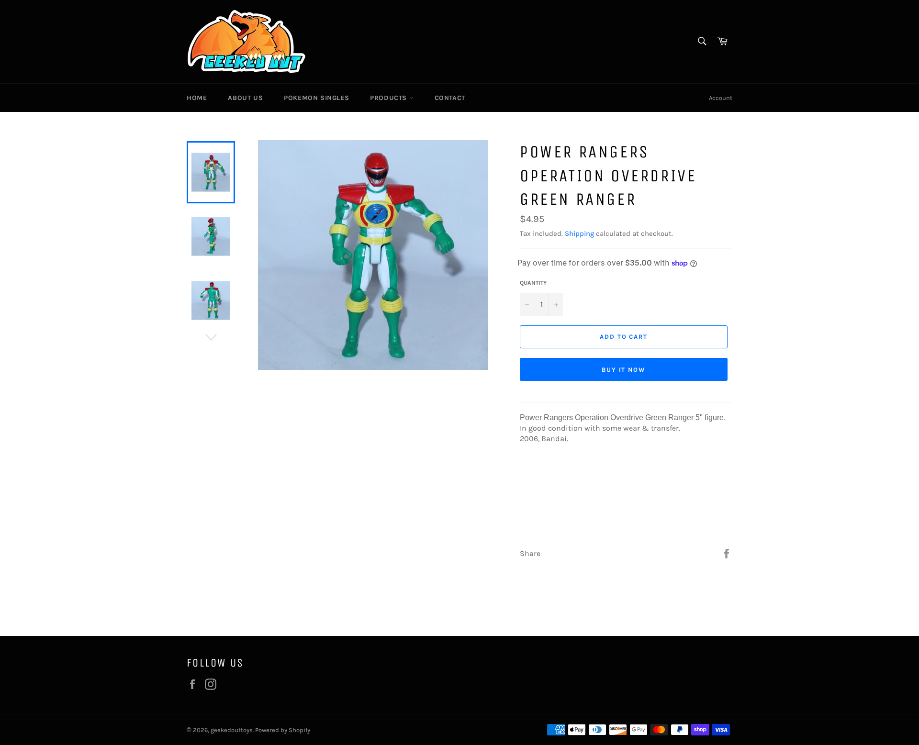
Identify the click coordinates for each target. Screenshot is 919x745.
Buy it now (624, 369)
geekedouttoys (232, 730)
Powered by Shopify (282, 730)
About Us (245, 98)
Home (197, 98)
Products (389, 98)
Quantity (533, 282)
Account (720, 97)
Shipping (579, 233)
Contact (450, 98)
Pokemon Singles (316, 98)
